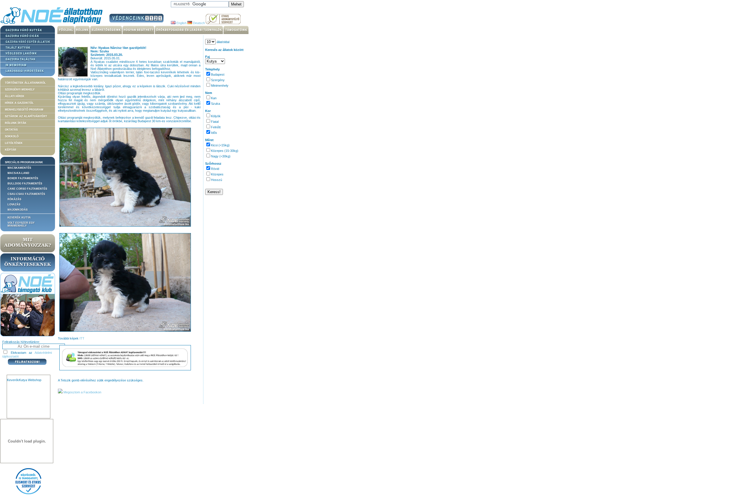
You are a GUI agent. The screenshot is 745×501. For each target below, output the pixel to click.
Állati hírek (14, 96)
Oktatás (11, 129)
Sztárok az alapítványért (26, 116)
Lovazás (14, 204)
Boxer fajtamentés (23, 178)
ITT (81, 338)
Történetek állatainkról (25, 82)
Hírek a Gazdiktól (19, 103)
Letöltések (14, 143)
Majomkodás (18, 209)
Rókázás (14, 199)
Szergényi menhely (20, 89)
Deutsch (198, 23)
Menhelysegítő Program (24, 109)
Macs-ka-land (18, 173)
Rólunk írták (15, 123)
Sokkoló (12, 136)
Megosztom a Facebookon (82, 392)
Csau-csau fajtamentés (26, 194)
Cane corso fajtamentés (27, 188)
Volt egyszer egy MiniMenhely (21, 224)
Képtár (10, 149)
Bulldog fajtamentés (25, 183)
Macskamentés (19, 167)
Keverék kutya (19, 217)
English (181, 23)
